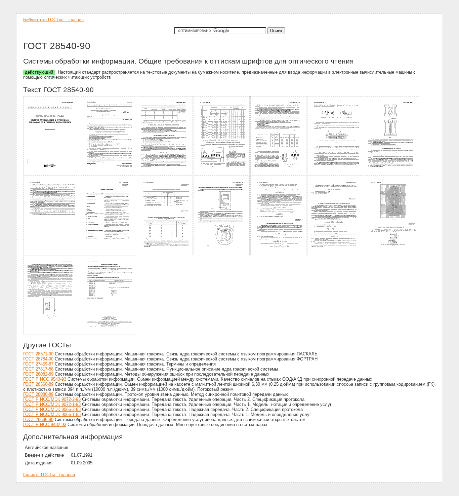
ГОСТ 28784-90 (38, 358)
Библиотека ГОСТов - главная (53, 19)
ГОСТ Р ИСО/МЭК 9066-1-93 (52, 414)
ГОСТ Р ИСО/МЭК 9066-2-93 (52, 409)
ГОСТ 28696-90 (38, 419)
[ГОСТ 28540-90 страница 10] (165, 254)
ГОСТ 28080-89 (38, 394)
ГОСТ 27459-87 (38, 364)
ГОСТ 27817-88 (38, 369)
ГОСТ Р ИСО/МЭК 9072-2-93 (52, 399)
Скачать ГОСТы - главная (49, 474)
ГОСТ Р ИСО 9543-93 (44, 379)
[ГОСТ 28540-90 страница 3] (165, 174)
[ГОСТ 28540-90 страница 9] (108, 254)
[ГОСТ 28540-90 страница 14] (392, 254)
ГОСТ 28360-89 (38, 384)
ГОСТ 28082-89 (38, 374)
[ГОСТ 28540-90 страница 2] (108, 174)
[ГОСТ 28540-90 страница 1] (51, 174)
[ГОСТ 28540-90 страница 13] (335, 254)
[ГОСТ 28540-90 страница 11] (222, 254)
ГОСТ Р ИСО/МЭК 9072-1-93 (52, 404)
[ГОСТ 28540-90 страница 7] (392, 174)
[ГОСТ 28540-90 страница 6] (335, 174)
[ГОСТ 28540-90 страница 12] (278, 254)
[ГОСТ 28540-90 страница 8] (51, 254)
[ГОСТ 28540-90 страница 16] (108, 333)
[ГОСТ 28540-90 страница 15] (51, 333)
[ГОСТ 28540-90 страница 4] (222, 174)
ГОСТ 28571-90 (38, 353)
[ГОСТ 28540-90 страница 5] (278, 174)
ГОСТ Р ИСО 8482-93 (44, 424)
